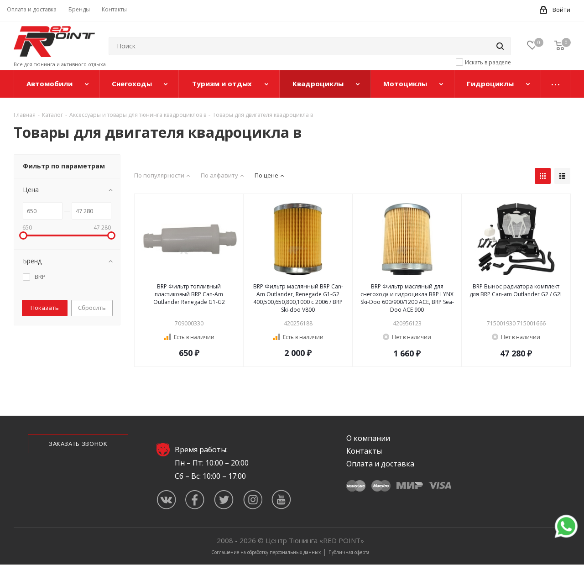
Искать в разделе (488, 62)
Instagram (252, 499)
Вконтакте (166, 499)
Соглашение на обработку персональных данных (266, 552)
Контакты (364, 451)
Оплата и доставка (380, 464)
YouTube (281, 499)
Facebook (195, 499)
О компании (368, 438)
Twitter (224, 499)
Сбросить (92, 307)
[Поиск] (500, 46)
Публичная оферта (349, 552)
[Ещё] (555, 84)
